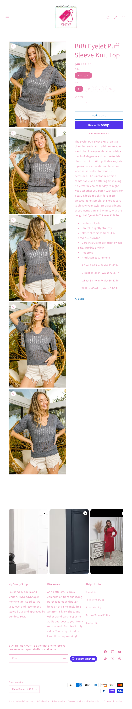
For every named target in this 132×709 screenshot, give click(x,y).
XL (112, 89)
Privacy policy (58, 701)
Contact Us (92, 622)
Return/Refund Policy (98, 615)
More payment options (99, 133)
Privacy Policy (93, 607)
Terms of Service (95, 599)
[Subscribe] (64, 658)
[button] (7, 17)
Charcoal (83, 75)
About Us (91, 592)
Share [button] (81, 298)
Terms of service (75, 701)
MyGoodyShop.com (24, 701)
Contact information (113, 701)
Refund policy (43, 701)
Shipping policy (93, 701)
